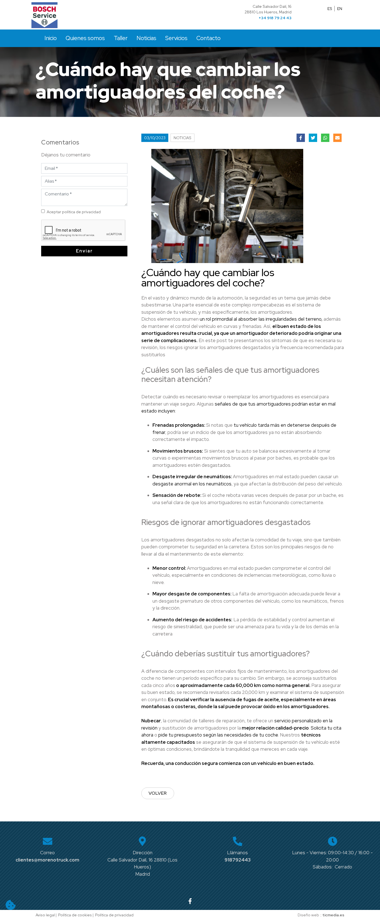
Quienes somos (85, 38)
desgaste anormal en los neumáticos (191, 484)
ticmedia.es (333, 914)
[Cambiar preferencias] (11, 904)
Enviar (84, 251)
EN (339, 8)
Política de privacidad (114, 914)
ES (329, 8)
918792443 (237, 860)
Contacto (208, 38)
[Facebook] (190, 901)
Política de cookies (75, 914)
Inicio (51, 38)
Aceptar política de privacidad (74, 211)
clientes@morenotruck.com (47, 860)
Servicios (176, 38)
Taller (121, 38)
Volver (158, 793)
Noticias (146, 38)
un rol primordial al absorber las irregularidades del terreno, (261, 319)
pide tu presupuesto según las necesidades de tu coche (218, 735)
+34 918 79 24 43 (275, 17)
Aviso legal (45, 914)
